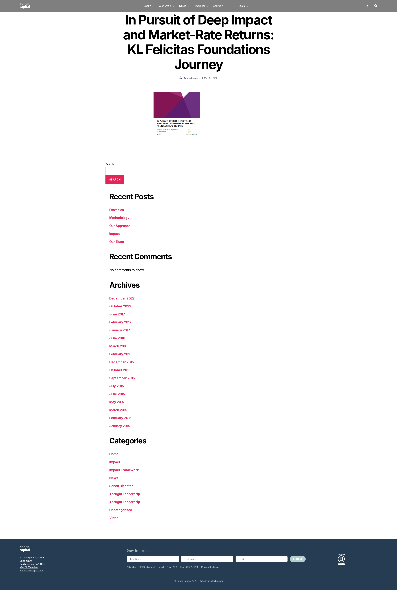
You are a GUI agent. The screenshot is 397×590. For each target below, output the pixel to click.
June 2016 (117, 338)
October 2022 (120, 306)
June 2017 (117, 314)
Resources (200, 6)
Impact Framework (124, 470)
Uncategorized (120, 510)
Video (113, 518)
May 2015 (116, 402)
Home (113, 454)
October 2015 (119, 370)
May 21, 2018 (211, 78)
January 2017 (119, 330)
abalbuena (192, 78)
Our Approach (119, 226)
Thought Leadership (124, 494)
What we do (165, 6)
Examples (116, 210)
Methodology (119, 218)
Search (109, 164)
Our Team (116, 242)
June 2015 (117, 394)
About (147, 6)
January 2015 (119, 426)
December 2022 (122, 298)
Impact (182, 6)
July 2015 (116, 386)
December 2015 (121, 362)
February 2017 (120, 322)
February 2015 (120, 418)
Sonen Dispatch (121, 486)
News (113, 478)
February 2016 (120, 354)
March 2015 (118, 410)
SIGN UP (298, 559)
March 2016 (118, 346)
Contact (218, 6)
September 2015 (122, 378)
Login (242, 6)
